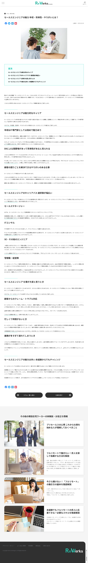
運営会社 (38, 546)
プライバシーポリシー (9, 546)
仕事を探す (59, 395)
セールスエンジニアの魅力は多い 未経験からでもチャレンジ (27, 82)
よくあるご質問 (21, 546)
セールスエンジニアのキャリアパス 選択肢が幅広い (24, 75)
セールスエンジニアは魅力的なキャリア (20, 72)
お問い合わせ (46, 546)
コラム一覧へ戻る (10, 13)
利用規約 (30, 546)
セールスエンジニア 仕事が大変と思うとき (21, 78)
